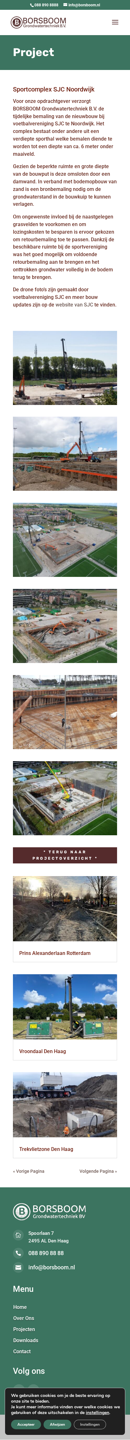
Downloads (25, 1340)
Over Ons (23, 1318)
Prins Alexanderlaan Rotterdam (55, 953)
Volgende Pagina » (98, 1171)
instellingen (97, 1413)
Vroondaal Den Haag (42, 1051)
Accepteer (26, 1424)
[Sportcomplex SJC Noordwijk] (65, 404)
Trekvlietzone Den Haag (46, 1149)
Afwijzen (57, 1424)
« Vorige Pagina (28, 1171)
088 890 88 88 (46, 1253)
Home (20, 1307)
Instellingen (90, 1424)
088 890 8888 (46, 5)
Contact (22, 1352)
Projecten (24, 1329)
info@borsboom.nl (51, 1267)
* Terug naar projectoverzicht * (65, 855)
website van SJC (74, 305)
